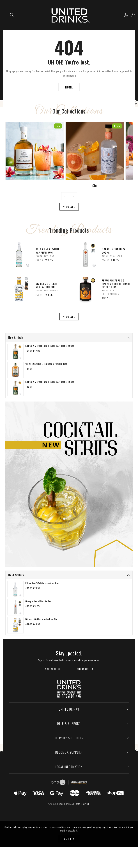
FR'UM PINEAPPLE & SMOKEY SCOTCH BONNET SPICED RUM (117, 283)
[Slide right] (73, 196)
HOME (69, 87)
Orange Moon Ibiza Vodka (38, 601)
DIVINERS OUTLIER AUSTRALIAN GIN (46, 285)
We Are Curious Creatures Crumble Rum (46, 363)
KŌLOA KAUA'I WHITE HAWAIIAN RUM (48, 250)
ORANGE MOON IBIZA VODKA (114, 250)
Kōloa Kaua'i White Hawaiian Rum (42, 583)
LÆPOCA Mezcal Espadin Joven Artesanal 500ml (50, 345)
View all (69, 207)
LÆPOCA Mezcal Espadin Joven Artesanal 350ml (50, 381)
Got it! (69, 839)
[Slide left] (65, 196)
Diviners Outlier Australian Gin (41, 619)
